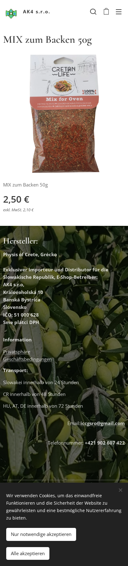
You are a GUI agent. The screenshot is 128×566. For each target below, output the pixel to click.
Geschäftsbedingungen (27, 359)
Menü (118, 11)
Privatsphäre (16, 352)
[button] (93, 11)
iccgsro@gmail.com (102, 423)
